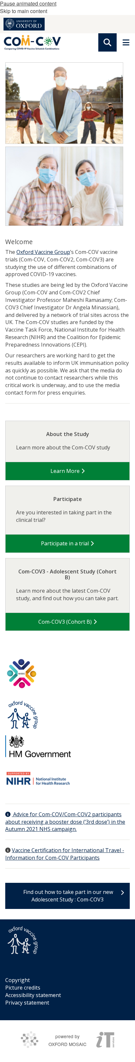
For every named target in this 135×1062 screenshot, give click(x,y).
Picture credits (22, 987)
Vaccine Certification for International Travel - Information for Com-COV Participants (64, 854)
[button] (107, 42)
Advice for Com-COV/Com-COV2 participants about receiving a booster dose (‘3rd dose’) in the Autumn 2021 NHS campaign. (65, 822)
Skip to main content (23, 11)
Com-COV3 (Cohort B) (65, 621)
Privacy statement (27, 1002)
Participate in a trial (65, 543)
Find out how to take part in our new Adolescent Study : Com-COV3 (67, 895)
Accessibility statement (33, 995)
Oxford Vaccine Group (43, 252)
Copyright (17, 980)
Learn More (65, 471)
